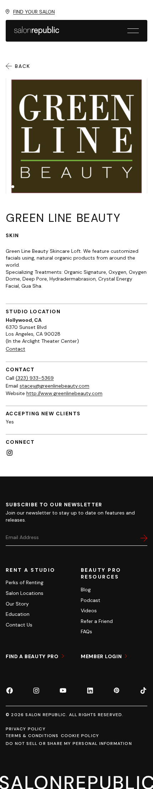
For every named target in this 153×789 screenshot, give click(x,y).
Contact (15, 349)
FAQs (86, 631)
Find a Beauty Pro (33, 656)
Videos (89, 610)
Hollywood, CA (24, 320)
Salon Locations (24, 593)
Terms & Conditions (32, 736)
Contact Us (19, 625)
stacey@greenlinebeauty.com (54, 386)
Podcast (90, 600)
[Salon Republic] (36, 30)
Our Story (17, 604)
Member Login (102, 656)
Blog (86, 589)
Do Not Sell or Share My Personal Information (69, 743)
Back (23, 66)
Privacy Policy (26, 729)
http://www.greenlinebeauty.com (64, 393)
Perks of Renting (24, 582)
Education (18, 614)
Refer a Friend (97, 621)
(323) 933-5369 (35, 378)
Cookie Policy (80, 736)
